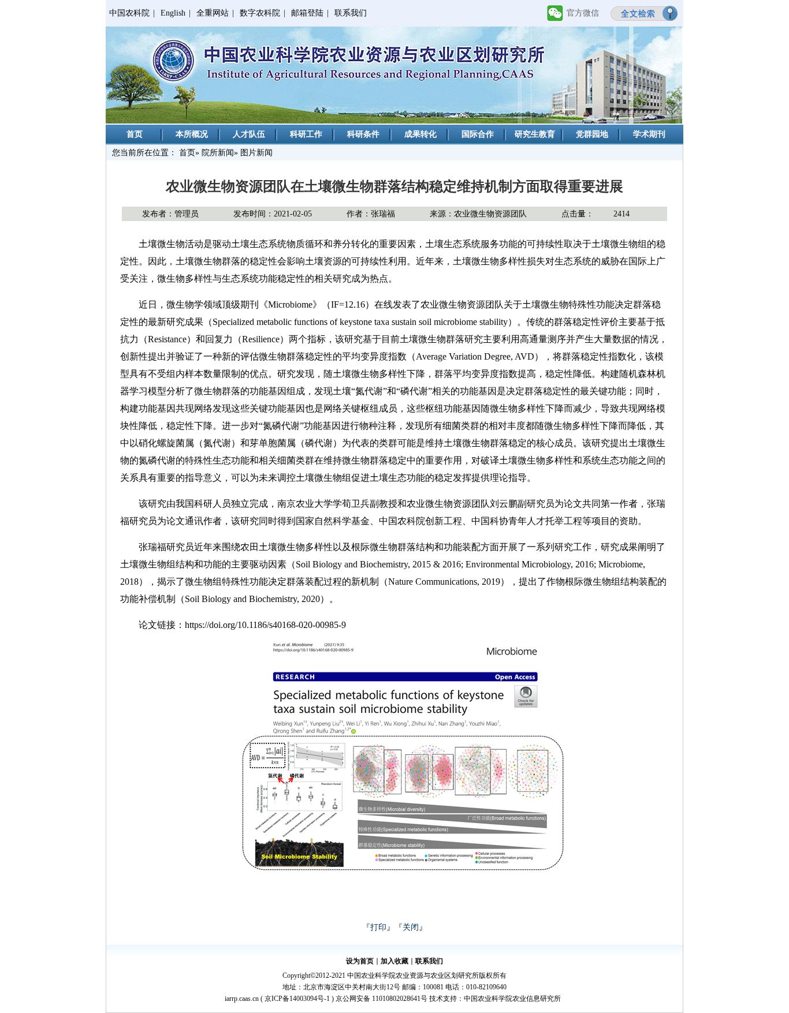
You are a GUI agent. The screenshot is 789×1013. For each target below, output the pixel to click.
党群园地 (592, 134)
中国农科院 (129, 13)
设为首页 (360, 961)
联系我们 (350, 13)
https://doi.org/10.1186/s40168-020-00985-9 (265, 625)
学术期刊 (649, 134)
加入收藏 (394, 961)
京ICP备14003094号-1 (297, 999)
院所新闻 (218, 152)
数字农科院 (260, 13)
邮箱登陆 (307, 13)
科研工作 (306, 134)
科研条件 (363, 134)
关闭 (411, 927)
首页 (134, 134)
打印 (378, 927)
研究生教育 (535, 134)
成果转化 (420, 134)
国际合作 (478, 134)
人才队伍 (249, 134)
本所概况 (192, 134)
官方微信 (583, 13)
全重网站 (212, 13)
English (173, 13)
